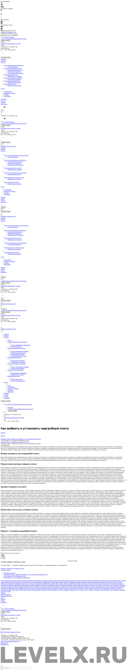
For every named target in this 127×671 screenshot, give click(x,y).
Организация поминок (14, 79)
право (104, 587)
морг (120, 582)
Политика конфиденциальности (10, 641)
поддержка (99, 585)
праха (107, 587)
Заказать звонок (5, 40)
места (107, 582)
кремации (84, 582)
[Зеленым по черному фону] (1, 18)
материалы (102, 582)
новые (53, 583)
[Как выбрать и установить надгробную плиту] (15, 442)
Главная (3, 59)
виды (59, 580)
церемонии (116, 590)
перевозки (69, 585)
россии (70, 588)
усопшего (91, 590)
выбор (63, 580)
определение (89, 583)
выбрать (3, 568)
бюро (34, 580)
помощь (14, 587)
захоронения (12, 582)
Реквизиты (7, 96)
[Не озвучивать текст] (1, 29)
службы (90, 588)
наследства (24, 583)
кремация (90, 582)
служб (86, 588)
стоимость (119, 588)
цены (111, 590)
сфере (10, 590)
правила (92, 587)
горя (76, 580)
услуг (76, 590)
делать (89, 580)
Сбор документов (13, 67)
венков (55, 580)
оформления (26, 585)
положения (122, 585)
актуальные (14, 580)
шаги (2, 591)
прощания (11, 588)
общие (74, 583)
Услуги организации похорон (13, 68)
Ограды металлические (14, 85)
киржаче (66, 582)
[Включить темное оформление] (2, 144)
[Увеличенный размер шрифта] (2, 7)
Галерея (4, 99)
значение (18, 582)
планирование (77, 585)
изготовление (26, 582)
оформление (18, 585)
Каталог (3, 61)
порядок (26, 587)
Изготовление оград (10, 84)
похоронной (65, 587)
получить (3, 587)
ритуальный (53, 588)
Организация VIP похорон (15, 73)
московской (8, 583)
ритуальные (46, 588)
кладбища (72, 582)
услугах (81, 590)
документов (95, 580)
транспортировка (52, 590)
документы (102, 580)
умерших (72, 590)
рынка (82, 588)
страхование (4, 590)
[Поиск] (2, 110)
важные (45, 580)
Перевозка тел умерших (15, 76)
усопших (96, 590)
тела (16, 590)
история (52, 582)
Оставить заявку (5, 57)
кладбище (78, 582)
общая (70, 583)
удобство (60, 590)
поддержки (105, 585)
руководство (76, 588)
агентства (8, 580)
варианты (50, 580)
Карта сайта (4, 643)
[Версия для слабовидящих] (3, 207)
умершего (66, 590)
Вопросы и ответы (9, 93)
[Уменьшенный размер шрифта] (1, 3)
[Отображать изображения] (2, 21)
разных (16, 588)
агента (2, 580)
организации (97, 583)
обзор (57, 583)
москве (3, 583)
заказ (119, 580)
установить (9, 568)
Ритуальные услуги (6, 596)
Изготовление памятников (12, 81)
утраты (102, 590)
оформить (11, 585)
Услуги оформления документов (14, 65)
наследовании (16, 583)
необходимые (39, 583)
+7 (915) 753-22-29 (8, 37)
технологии (21, 590)
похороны (87, 587)
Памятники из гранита (14, 82)
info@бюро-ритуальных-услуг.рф (10, 43)
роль (66, 588)
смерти (95, 588)
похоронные (72, 587)
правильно (99, 587)
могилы (116, 582)
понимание (20, 587)
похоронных (80, 587)
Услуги (3, 62)
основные (120, 583)
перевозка (63, 585)
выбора (67, 580)
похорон (44, 587)
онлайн (83, 583)
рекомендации (23, 588)
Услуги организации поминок (13, 78)
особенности (4, 585)
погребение (84, 585)
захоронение (4, 582)
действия (84, 580)
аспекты (24, 580)
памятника (37, 585)
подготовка (92, 585)
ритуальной (38, 588)
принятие (121, 587)
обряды (66, 583)
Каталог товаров (5, 594)
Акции (3, 101)
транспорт (44, 590)
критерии (96, 582)
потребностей (37, 587)
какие (56, 582)
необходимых (47, 583)
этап (5, 591)
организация (105, 583)
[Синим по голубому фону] (1, 14)
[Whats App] (4, 107)
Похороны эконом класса (15, 70)
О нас (3, 88)
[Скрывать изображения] (1, 23)
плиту (22, 568)
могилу (111, 582)
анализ (20, 580)
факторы (106, 590)
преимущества (114, 587)
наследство (31, 583)
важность (39, 580)
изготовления (34, 582)
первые (57, 585)
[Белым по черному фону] (1, 12)
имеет (40, 582)
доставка (108, 580)
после (31, 587)
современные (106, 588)
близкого (30, 580)
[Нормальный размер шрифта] (2, 5)
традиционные (36, 590)
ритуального (31, 588)
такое (13, 590)
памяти (32, 585)
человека (122, 590)
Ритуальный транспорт (11, 74)
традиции (28, 590)
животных (114, 580)
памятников (51, 585)
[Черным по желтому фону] (1, 16)
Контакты (4, 104)
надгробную (16, 568)
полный (116, 585)
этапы (9, 591)
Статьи (3, 102)
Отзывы (6, 94)
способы (112, 588)
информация (46, 582)
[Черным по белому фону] (1, 10)
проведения (4, 588)
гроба (79, 580)
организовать (113, 583)
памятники (44, 585)
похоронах (50, 587)
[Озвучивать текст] (2, 27)
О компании (7, 91)
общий (79, 583)
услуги (86, 590)
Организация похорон (14, 71)
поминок (9, 587)
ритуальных (61, 588)
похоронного (57, 587)
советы (100, 588)
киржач (61, 582)
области (61, 583)
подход (111, 585)
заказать (123, 580)
